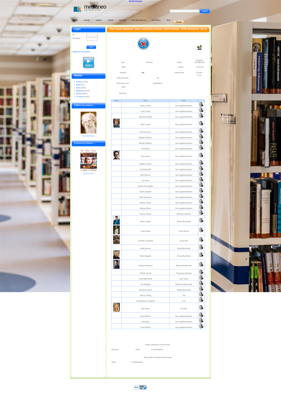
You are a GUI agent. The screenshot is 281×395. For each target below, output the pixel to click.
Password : (76, 38)
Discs (78, 88)
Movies (79, 94)
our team (122, 20)
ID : (73, 35)
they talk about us (139, 20)
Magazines (80, 91)
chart (168, 20)
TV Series (80, 97)
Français (138, 1)
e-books (86, 20)
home (75, 20)
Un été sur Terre (88, 173)
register (99, 20)
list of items (156, 20)
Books (78, 85)
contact (110, 20)
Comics (79, 82)
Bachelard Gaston (88, 136)
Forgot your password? (81, 52)
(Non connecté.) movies (149, 29)
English (132, 1)
